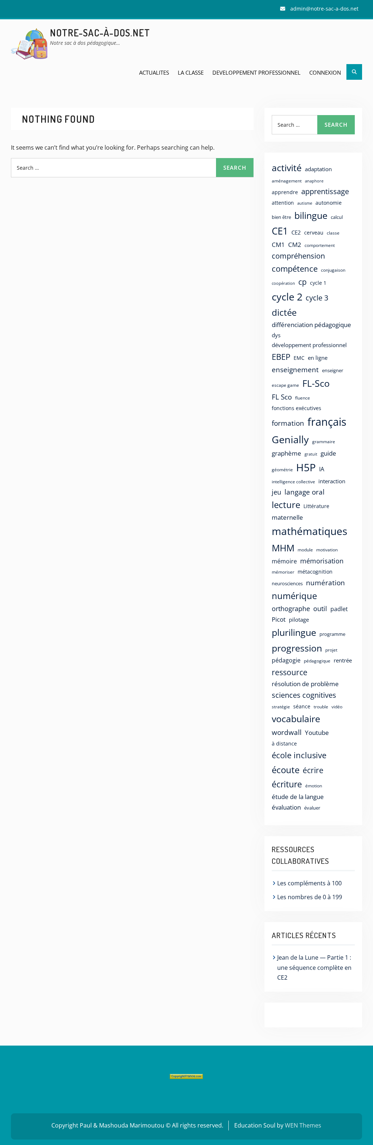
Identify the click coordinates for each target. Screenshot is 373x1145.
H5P (306, 467)
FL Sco (282, 397)
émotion (313, 785)
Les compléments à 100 (309, 883)
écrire (313, 770)
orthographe (291, 608)
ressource (289, 672)
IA (321, 469)
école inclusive (299, 755)
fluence (302, 398)
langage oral (304, 491)
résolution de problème (305, 684)
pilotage (299, 619)
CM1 (278, 244)
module (305, 549)
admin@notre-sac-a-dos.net (324, 8)
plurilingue (294, 632)
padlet (339, 609)
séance (301, 706)
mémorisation (321, 560)
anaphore (314, 181)
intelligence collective (293, 481)
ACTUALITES (154, 72)
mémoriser (283, 572)
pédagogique (317, 661)
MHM (283, 548)
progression (297, 648)
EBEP (281, 356)
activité (287, 167)
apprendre (285, 192)
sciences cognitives (304, 695)
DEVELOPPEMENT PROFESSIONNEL (256, 72)
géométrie (282, 470)
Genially (290, 439)
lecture (286, 505)
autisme (304, 203)
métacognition (315, 571)
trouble (321, 707)
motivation (327, 549)
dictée (284, 312)
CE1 (280, 230)
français (326, 421)
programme (332, 634)
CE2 (296, 232)
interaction (331, 481)
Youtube (317, 732)
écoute (285, 770)
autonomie (328, 202)
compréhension (298, 256)
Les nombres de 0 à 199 (309, 897)
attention (283, 202)
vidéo (336, 706)
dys (276, 335)
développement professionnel (309, 345)
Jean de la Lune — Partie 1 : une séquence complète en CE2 (314, 967)
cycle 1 (318, 282)
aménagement (287, 181)
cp (302, 282)
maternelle (287, 517)
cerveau (313, 232)
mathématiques (309, 531)
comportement (320, 245)
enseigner (332, 370)
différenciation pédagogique (311, 324)
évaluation (286, 807)
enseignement (295, 369)
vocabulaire (296, 719)
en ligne (317, 357)
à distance (284, 743)
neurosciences (287, 583)
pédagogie (286, 660)
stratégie (281, 707)
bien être (281, 217)
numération (325, 582)
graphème (286, 453)
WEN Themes (303, 1125)
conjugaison (333, 270)
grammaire (323, 441)
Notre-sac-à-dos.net (100, 33)
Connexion (325, 72)
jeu (276, 492)
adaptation (318, 169)
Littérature (316, 506)
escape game (285, 385)
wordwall (287, 732)
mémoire (284, 561)
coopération (283, 283)
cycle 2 (287, 296)
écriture (287, 784)
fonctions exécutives (296, 408)
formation (288, 423)
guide (328, 453)
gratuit (311, 454)
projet (331, 650)
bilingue (310, 215)
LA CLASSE (191, 72)
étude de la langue (298, 796)
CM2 (294, 244)
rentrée (343, 660)
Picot (279, 619)
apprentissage (325, 191)
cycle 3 (317, 297)
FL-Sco (316, 383)
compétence (295, 268)
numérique (294, 596)
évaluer (312, 807)
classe (333, 233)
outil (320, 608)
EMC (299, 357)
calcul (337, 217)
